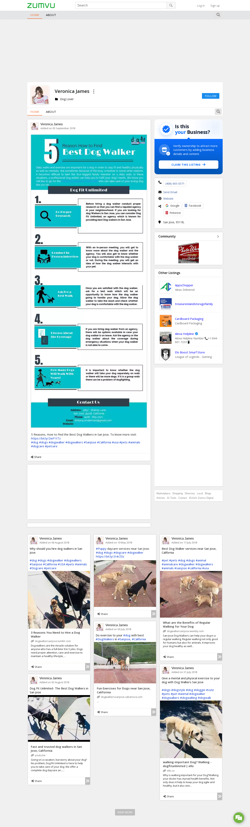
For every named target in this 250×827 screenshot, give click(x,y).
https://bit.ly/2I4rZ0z (110, 556)
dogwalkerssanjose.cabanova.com (121, 697)
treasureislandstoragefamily (194, 304)
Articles (160, 498)
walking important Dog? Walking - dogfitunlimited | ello (187, 764)
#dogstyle (178, 690)
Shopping (177, 493)
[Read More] (87, 666)
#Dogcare (36, 568)
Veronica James (51, 124)
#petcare (51, 446)
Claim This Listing (185, 164)
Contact (182, 498)
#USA (61, 564)
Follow (210, 96)
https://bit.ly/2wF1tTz (46, 438)
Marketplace (163, 493)
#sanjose (180, 568)
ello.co (171, 770)
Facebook (195, 205)
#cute (210, 690)
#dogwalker (57, 442)
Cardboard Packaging (189, 319)
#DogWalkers (105, 639)
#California (104, 442)
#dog (34, 442)
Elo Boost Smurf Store (190, 352)
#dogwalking (188, 698)
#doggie (199, 690)
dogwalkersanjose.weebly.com (185, 631)
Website (168, 198)
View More (125, 812)
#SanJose (90, 442)
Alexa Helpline (184, 334)
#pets (123, 442)
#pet (165, 560)
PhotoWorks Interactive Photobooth (188, 258)
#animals (134, 442)
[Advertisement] (125, 50)
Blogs (208, 493)
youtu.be (40, 755)
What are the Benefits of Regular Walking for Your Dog (186, 624)
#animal (201, 560)
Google (174, 205)
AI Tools (171, 498)
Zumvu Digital (205, 498)
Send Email (170, 192)
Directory (190, 493)
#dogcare (37, 446)
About (51, 15)
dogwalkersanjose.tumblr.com (53, 641)
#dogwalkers (74, 442)
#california (194, 568)
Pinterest (175, 213)
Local (200, 493)
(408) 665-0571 (175, 183)
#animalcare (170, 564)
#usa (115, 442)
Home (34, 15)
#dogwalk (204, 698)
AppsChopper (184, 285)
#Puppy (101, 548)
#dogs (43, 442)
